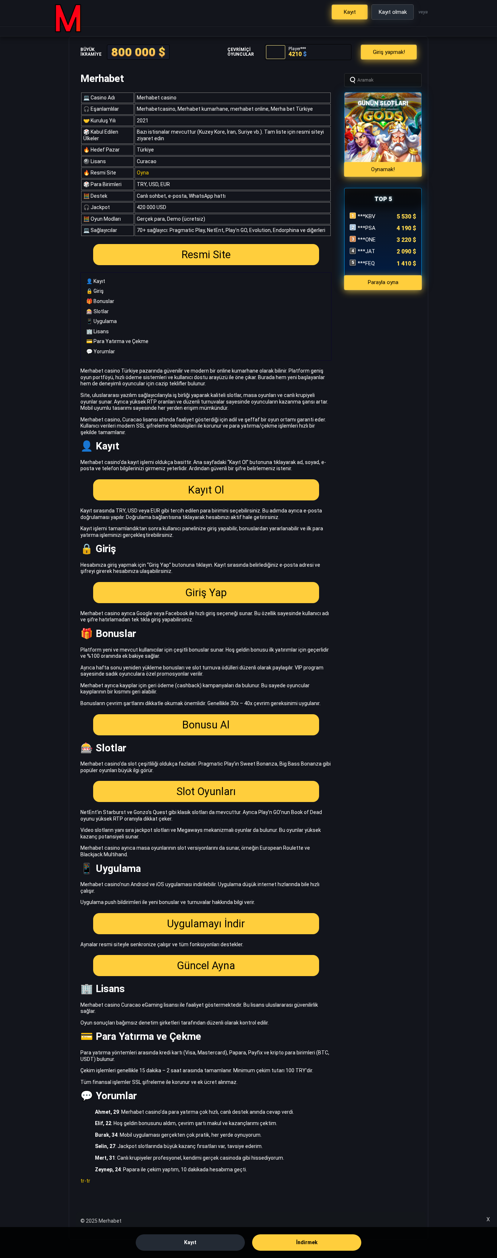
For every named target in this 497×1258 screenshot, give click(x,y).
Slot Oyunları (206, 791)
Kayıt (190, 1242)
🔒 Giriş (95, 291)
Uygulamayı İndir (206, 923)
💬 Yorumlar (100, 351)
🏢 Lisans (97, 331)
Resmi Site (206, 254)
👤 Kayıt (95, 281)
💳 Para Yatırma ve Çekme (117, 341)
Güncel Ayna (206, 965)
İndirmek (307, 1242)
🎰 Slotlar (97, 311)
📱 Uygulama (101, 321)
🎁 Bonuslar (100, 301)
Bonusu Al (206, 725)
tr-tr (85, 1181)
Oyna (143, 173)
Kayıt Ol (206, 490)
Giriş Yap (206, 592)
